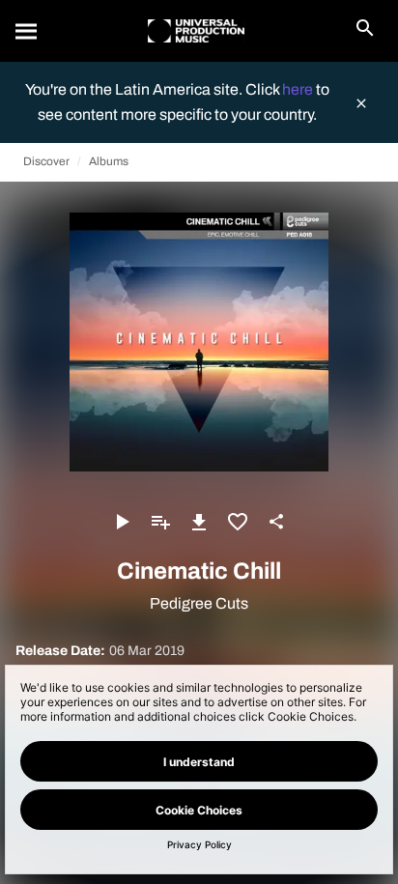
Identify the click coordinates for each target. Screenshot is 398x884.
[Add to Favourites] (237, 521)
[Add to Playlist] (160, 521)
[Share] (276, 521)
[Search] (27, 31)
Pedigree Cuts (199, 603)
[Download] (199, 521)
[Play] (121, 521)
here (299, 89)
